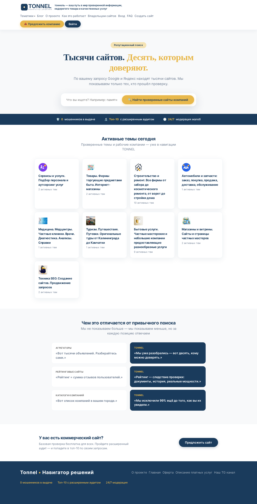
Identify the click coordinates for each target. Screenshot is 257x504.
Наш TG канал (224, 472)
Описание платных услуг (194, 472)
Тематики (26, 16)
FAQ (130, 16)
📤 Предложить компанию (42, 24)
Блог (40, 16)
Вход (121, 16)
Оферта (168, 472)
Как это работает (74, 16)
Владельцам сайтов (102, 16)
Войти (73, 24)
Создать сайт (144, 16)
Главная (155, 472)
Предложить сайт (198, 442)
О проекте (53, 16)
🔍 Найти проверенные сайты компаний (158, 100)
